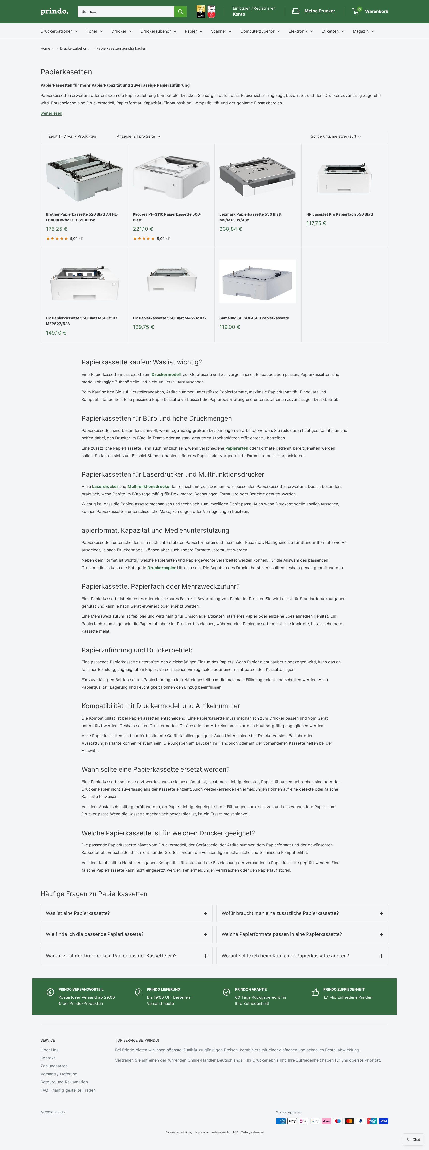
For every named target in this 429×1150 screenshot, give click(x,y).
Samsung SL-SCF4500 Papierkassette (254, 318)
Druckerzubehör (156, 31)
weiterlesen (51, 113)
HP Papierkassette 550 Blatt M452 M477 (170, 318)
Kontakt (48, 1057)
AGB (235, 1132)
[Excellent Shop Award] (201, 11)
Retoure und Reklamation (64, 1081)
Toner (92, 31)
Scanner (218, 31)
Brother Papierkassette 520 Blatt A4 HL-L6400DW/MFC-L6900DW (82, 217)
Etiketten (330, 31)
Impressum (202, 1132)
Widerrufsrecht (221, 1132)
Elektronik (298, 31)
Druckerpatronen (56, 31)
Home (45, 48)
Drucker (118, 31)
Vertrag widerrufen (252, 1132)
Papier (191, 31)
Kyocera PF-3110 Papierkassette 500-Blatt (167, 217)
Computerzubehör (257, 31)
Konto (239, 14)
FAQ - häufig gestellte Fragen (68, 1090)
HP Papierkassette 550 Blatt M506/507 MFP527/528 (81, 321)
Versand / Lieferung (59, 1074)
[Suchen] (180, 11)
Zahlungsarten (54, 1065)
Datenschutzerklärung (179, 1132)
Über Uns (49, 1049)
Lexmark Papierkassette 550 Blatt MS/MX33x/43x (250, 217)
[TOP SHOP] (211, 11)
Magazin (361, 31)
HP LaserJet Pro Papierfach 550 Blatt (339, 214)
